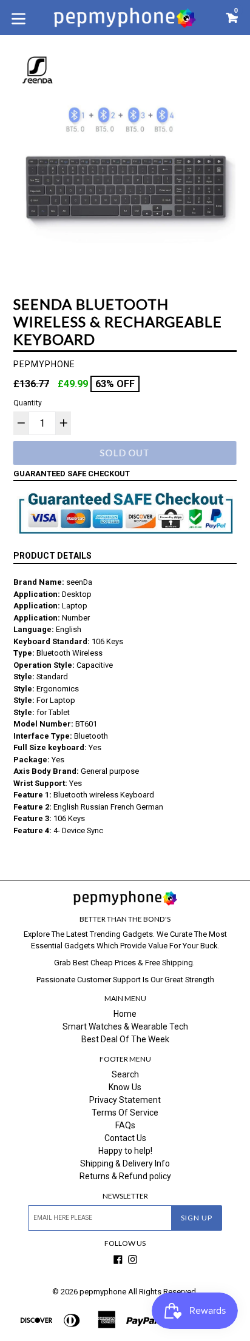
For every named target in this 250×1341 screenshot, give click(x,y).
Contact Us (125, 1138)
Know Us (125, 1087)
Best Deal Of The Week (125, 1039)
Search (125, 1074)
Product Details (52, 556)
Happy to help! (125, 1151)
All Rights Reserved (162, 1291)
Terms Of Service (125, 1112)
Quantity (27, 403)
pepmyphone (102, 1291)
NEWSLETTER (125, 1196)
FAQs (125, 1125)
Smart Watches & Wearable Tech (125, 1026)
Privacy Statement (125, 1100)
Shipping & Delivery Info (125, 1163)
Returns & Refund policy (125, 1176)
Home (125, 1014)
